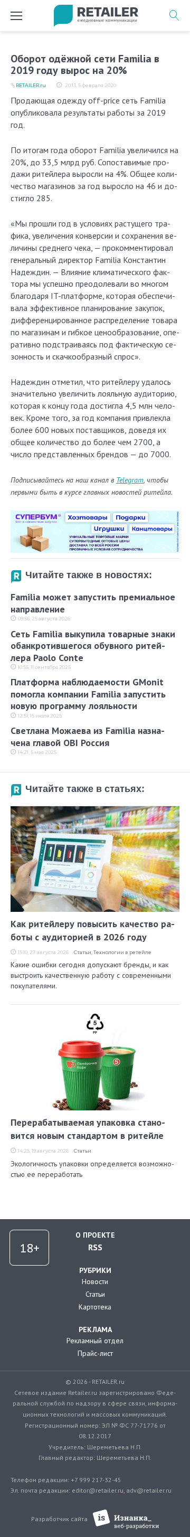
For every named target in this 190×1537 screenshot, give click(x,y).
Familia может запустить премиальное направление (93, 603)
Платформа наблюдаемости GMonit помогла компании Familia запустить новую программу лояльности (88, 694)
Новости (95, 1281)
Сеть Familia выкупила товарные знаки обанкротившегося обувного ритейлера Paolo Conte (93, 646)
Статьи (82, 952)
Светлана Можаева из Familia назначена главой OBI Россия (88, 736)
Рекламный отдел (95, 1340)
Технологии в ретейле (122, 952)
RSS (95, 1247)
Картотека (95, 1307)
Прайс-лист (95, 1353)
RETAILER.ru (31, 85)
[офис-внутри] (95, 515)
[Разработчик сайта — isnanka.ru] (126, 1519)
